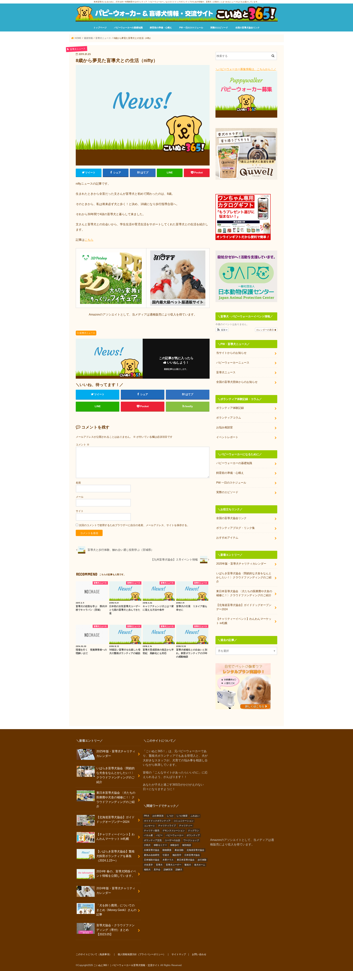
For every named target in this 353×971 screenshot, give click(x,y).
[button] (222, 330)
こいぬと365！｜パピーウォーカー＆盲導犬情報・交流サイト (127, 965)
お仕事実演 (157, 816)
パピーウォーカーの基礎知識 (128, 27)
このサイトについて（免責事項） (94, 954)
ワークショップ (191, 840)
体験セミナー (160, 845)
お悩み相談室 (224, 427)
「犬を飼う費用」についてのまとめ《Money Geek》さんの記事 (116, 910)
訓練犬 (179, 869)
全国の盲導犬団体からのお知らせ (237, 381)
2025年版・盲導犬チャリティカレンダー (241, 563)
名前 (78, 482)
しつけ (170, 816)
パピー (159, 835)
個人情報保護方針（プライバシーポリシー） (141, 954)
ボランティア (193, 835)
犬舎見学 (148, 864)
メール (79, 496)
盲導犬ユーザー (173, 864)
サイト (79, 511)
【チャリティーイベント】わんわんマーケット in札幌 (243, 620)
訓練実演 (168, 869)
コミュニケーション (183, 821)
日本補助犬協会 (151, 860)
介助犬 (147, 845)
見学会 (157, 869)
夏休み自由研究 (151, 855)
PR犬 (146, 816)
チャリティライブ (167, 825)
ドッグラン (193, 830)
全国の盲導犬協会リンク (247, 27)
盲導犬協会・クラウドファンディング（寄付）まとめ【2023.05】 (115, 930)
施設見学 (176, 855)
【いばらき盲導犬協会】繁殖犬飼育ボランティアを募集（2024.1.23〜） (115, 856)
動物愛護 (167, 850)
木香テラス (168, 860)
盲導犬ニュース (87, 333)
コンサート (149, 825)
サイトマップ (179, 954)
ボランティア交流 (153, 840)
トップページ (100, 27)
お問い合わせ (199, 954)
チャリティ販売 (151, 830)
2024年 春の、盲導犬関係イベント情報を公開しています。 (116, 873)
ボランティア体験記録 (230, 407)
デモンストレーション (174, 830)
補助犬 (147, 869)
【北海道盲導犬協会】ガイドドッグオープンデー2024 (243, 607)
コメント (82, 444)
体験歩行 (174, 845)
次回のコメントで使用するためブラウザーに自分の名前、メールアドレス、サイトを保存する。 (134, 525)
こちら (89, 239)
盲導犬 (159, 864)
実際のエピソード (219, 27)
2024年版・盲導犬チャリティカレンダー (115, 890)
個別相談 (186, 845)
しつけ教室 (182, 816)
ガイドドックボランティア (157, 821)
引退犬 (166, 855)
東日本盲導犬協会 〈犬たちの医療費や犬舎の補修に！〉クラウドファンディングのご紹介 (244, 593)
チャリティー (185, 825)
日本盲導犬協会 (192, 855)
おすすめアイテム (227, 537)
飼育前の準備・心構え (161, 27)
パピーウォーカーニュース (232, 362)
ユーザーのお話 (172, 840)
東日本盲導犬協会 (186, 860)
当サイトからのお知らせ (231, 352)
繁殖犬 (187, 864)
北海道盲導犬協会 (195, 850)
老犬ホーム (199, 864)
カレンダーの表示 (265, 329)
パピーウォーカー (174, 835)
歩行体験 (202, 860)
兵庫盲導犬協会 (151, 850)
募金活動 (179, 850)
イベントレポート (227, 437)
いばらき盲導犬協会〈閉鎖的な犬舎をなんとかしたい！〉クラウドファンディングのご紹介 (243, 577)
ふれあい (195, 816)
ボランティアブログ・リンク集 (235, 527)
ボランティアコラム (228, 417)
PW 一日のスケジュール (191, 27)
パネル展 (148, 835)
